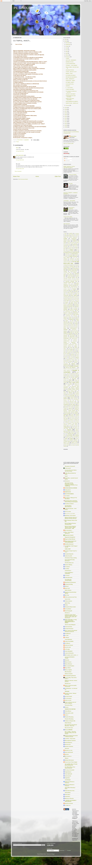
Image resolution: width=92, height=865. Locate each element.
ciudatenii (65, 271)
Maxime (77, 357)
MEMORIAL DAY (72, 358)
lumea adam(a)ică (68, 651)
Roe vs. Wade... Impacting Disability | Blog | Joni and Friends (70, 732)
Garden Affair (66, 325)
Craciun (74, 289)
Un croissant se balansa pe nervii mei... (71, 92)
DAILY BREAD (74, 295)
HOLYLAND (66, 334)
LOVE (72, 353)
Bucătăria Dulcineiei (69, 544)
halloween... (66, 330)
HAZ (70, 330)
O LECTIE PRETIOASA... (71, 63)
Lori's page (67, 649)
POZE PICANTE (71, 391)
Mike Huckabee (68, 671)
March (67, 55)
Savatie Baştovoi (68, 742)
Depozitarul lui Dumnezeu (70, 582)
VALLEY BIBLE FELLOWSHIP (73, 436)
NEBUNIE (66, 366)
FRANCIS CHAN (66, 324)
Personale (74, 378)
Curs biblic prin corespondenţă (68, 580)
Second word (67, 744)
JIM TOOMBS (70, 349)
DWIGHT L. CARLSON (68, 313)
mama (68, 354)
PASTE (77, 376)
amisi (68, 242)
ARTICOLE (66, 246)
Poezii (17, 141)
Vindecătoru (67, 796)
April (67, 53)
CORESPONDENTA (73, 286)
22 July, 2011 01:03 (20, 159)
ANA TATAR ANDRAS (69, 493)
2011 (66, 121)
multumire (75, 362)
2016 (66, 112)
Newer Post (16, 176)
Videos (71, 438)
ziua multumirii (73, 445)
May (67, 51)
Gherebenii (72, 325)
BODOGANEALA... (75, 253)
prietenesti (68, 394)
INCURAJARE (66, 338)
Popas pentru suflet (69, 713)
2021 (66, 39)
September (68, 44)
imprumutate (72, 335)
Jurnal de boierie (68, 626)
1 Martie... (68, 58)
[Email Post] (31, 139)
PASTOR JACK (68, 377)
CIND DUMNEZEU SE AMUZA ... (72, 101)
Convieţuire (67, 566)
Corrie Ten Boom (74, 287)
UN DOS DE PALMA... (70, 69)
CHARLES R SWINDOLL (69, 266)
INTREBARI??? (66, 343)
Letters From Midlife (69, 641)
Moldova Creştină (68, 673)
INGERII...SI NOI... (69, 73)
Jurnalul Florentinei (69, 628)
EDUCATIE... (76, 313)
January (67, 105)
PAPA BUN (67, 691)
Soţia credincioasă (69, 752)
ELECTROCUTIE (68, 314)
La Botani (67, 637)
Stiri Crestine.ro (68, 756)
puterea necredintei (72, 174)
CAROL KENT (68, 548)
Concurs (74, 272)
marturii (66, 356)
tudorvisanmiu (68, 775)
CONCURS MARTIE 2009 (69, 282)
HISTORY (76, 333)
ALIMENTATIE (74, 238)
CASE (76, 260)
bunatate (76, 255)
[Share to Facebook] (37, 140)
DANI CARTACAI (76, 296)
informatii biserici (67, 339)
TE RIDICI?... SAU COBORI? (71, 65)
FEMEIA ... (67, 320)
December (68, 42)
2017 (66, 111)
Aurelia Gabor (71, 247)
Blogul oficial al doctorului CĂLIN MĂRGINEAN (70, 542)
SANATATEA (66, 414)
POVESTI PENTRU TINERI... (72, 390)
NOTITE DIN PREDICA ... (71, 367)
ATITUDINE (65, 247)
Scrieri (72, 414)
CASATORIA (71, 260)
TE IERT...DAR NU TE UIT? (71, 71)
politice (70, 383)
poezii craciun (72, 381)
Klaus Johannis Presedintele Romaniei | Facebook (71, 631)
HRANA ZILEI (71, 334)
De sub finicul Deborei (74, 301)
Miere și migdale (68, 669)
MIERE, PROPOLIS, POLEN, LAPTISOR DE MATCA (69, 167)
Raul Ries (72, 400)
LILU (73, 352)
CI (77, 267)
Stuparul (65, 425)
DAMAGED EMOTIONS (68, 296)
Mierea (71, 361)
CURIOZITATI (70, 294)
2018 (66, 109)
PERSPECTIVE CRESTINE (70, 709)
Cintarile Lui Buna (67, 268)
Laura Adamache (68, 639)
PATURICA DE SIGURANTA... (71, 77)
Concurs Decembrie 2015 (74, 280)
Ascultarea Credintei (69, 503)
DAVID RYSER (76, 299)
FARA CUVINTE (72, 318)
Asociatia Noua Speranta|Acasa (68, 506)
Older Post (58, 176)
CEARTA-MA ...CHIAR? (70, 80)
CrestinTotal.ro (68, 570)
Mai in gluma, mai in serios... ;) (71, 655)
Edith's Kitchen (68, 590)
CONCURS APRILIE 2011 (72, 277)
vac (65, 433)
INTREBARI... (74, 343)
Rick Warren (73, 404)
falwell (76, 316)
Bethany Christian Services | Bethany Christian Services (71, 518)
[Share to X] (36, 140)
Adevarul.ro (67, 480)
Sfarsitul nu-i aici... (69, 750)
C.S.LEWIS (65, 256)
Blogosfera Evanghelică (70, 537)
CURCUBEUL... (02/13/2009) (69, 200)
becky (65, 248)
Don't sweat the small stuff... (69, 310)
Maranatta (67, 659)
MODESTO (69, 362)
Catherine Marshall (67, 261)
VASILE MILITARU (69, 437)
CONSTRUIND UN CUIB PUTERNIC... (70, 96)
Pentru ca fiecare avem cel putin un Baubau (70, 703)
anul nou (68, 244)
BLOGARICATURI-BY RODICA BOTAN (71, 252)
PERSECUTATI (66, 378)
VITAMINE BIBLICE (67, 441)
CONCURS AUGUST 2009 (69, 278)
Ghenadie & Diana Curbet (70, 606)
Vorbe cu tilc (74, 442)
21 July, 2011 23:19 (20, 151)
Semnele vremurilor (69, 746)
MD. (66, 358)
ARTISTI (71, 246)
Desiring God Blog (69, 584)
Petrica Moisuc (68, 711)
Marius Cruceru (68, 661)
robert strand (71, 405)
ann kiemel (67, 495)
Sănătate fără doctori (69, 760)
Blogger (53, 854)
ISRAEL (75, 347)
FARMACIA (71, 319)
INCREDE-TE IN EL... (70, 61)
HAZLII (65, 332)
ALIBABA (65, 238)
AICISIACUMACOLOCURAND (71, 487)
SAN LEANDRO (68, 413)
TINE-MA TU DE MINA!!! (70, 93)
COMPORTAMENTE (73, 271)
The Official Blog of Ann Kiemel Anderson (70, 768)
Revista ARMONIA (68, 729)
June (67, 49)
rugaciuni (70, 408)
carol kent (75, 257)
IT (68, 348)
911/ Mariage (76, 233)
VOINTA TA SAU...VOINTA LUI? (72, 103)
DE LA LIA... (73, 300)
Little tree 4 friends (69, 645)
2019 (66, 107)
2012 (66, 119)
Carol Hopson (67, 257)
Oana (17, 147)
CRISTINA (75, 291)
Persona (66, 707)
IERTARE (65, 335)
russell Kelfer (71, 409)
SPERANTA (67, 422)
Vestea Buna (67, 794)
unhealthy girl (72, 432)
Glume (65, 328)
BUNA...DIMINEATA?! (70, 78)
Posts (66, 158)
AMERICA (65, 239)
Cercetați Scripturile (69, 553)
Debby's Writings (74, 302)
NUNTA (69, 373)
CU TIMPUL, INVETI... (70, 82)
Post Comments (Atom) (23, 179)
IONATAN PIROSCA (67, 346)
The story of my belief (69, 769)
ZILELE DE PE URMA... (68, 216)
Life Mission (67, 643)
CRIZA (65, 292)
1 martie (65, 233)
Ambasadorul (68, 489)
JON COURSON (70, 351)
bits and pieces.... (68, 530)
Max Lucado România (69, 665)
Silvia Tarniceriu (72, 418)
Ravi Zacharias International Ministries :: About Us (71, 725)
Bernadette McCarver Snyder (72, 248)
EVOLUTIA (75, 315)
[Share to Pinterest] (38, 140)
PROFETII (66, 395)
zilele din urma (76, 443)
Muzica (73, 363)
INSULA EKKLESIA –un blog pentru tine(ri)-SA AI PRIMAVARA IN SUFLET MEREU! (71, 621)
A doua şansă (68, 468)
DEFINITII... (65, 304)
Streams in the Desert (72, 423)
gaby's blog (67, 602)
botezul (66, 255)
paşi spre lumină (68, 696)
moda (64, 362)
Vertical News (68, 792)
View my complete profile (68, 143)
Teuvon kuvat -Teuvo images (71, 762)
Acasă (66, 476)
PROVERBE (72, 395)
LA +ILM (66, 635)
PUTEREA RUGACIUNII (70, 396)
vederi (75, 437)
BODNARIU (68, 253)
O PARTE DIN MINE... (70, 89)
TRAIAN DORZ (70, 431)
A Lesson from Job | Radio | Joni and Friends (71, 471)
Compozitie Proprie (67, 272)
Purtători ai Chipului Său (70, 720)
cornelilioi (67, 568)
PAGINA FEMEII (66, 376)
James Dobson (73, 348)
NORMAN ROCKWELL (74, 366)
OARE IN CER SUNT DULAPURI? (70, 99)
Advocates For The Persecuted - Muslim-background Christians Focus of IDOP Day (71, 484)
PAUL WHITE (74, 377)
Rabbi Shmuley (68, 722)
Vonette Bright (75, 441)
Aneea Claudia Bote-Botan (72, 243)
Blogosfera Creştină (69, 535)
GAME (76, 324)
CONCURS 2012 (71, 275)
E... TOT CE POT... (69, 87)
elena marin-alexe (20, 155)
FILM (72, 320)
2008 (66, 127)
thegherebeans (68, 771)
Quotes (65, 398)
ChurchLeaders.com (69, 562)
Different (67, 586)
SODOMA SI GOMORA (74, 419)
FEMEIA (77, 319)
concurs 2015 (70, 276)
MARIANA (73, 354)
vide (78, 437)
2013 (66, 118)
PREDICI (70, 392)
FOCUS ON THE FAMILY (68, 323)
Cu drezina (67, 575)
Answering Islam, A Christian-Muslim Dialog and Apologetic (71, 501)
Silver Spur (66, 418)
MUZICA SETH (76, 365)
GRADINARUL (74, 329)
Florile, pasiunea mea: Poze (71, 597)
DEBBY (66, 302)
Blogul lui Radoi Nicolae (70, 539)
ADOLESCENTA (71, 234)
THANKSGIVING (67, 427)
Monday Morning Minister (70, 675)
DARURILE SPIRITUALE (68, 299)
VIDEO (66, 438)
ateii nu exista (68, 511)
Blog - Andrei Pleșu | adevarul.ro (69, 533)
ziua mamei (67, 445)
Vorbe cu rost (66, 442)
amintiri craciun (67, 241)
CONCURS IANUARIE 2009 (71, 281)
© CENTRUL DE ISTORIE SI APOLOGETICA (70, 801)
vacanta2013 (69, 434)
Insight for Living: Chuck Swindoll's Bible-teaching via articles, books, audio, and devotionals (71, 616)
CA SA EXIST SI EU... (70, 84)
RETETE (72, 403)
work (71, 443)
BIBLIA (71, 250)
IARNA (76, 334)
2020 (66, 41)
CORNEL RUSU (66, 287)
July (67, 47)
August (67, 46)
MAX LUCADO (71, 357)
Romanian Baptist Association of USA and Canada (71, 736)
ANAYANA (72, 242)
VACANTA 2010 (71, 433)
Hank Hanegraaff (68, 610)
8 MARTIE (71, 233)
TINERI (72, 428)
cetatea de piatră (68, 555)
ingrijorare (75, 339)
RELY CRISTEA (66, 403)
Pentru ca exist (68, 700)
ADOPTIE (77, 234)
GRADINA (65, 329)
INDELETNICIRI (74, 338)
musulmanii (66, 363)
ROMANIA (77, 405)
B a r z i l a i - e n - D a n (70, 513)
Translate (69, 850)
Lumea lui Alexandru (69, 653)
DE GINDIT (67, 300)
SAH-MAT (71, 183)
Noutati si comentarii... (71, 371)
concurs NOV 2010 (68, 273)
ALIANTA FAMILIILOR (73, 237)
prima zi (66, 714)
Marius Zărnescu (68, 663)
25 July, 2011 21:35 (20, 168)
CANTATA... (68, 85)
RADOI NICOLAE (74, 398)
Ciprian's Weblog (68, 564)
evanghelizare (68, 315)
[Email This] (33, 140)
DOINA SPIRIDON (73, 309)
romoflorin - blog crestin (70, 738)
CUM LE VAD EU (70, 292)
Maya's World (68, 667)
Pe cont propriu (68, 698)
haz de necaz (75, 330)
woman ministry (66, 443)
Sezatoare (67, 748)
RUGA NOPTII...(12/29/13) (72, 208)
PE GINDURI (23, 8)
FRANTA (72, 324)
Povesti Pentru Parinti (73, 389)
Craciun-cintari (66, 290)
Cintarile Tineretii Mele (72, 269)
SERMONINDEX (71, 415)
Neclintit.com (67, 683)
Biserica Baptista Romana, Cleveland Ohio (70, 524)
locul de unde (68, 647)
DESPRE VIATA (72, 306)
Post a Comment (18, 171)
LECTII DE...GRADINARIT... (71, 60)
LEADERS (69, 352)
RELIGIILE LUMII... (73, 401)
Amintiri (74, 239)
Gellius (66, 604)
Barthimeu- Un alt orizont (70, 515)
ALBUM (65, 237)
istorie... (65, 348)
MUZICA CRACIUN (67, 365)
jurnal (75, 351)
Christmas (65, 267)
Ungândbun (67, 777)
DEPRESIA (71, 304)
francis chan (67, 599)
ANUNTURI (74, 244)
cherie (76, 266)
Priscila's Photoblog (69, 716)
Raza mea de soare (69, 727)
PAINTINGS (73, 376)
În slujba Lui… (68, 805)
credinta (70, 291)
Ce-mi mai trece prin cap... (71, 262)
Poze (65, 391)
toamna (76, 428)
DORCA (77, 310)
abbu (66, 234)
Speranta (67, 754)
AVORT (76, 247)
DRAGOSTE (74, 311)
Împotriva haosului (69, 803)
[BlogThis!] (35, 140)
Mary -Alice (71, 356)
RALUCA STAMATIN (67, 399)
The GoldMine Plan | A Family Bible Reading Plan (71, 765)
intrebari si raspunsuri (69, 342)
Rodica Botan (73, 136)
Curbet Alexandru (68, 577)
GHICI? (76, 325)
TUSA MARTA (66, 432)
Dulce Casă (67, 588)
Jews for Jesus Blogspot (70, 624)
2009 (66, 125)
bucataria (71, 255)
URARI (77, 432)
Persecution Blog (68, 705)
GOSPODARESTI (73, 328)
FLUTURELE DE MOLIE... (71, 75)
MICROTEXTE (66, 361)
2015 (66, 114)
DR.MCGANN (67, 311)
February (68, 56)
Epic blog (67, 595)
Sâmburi (66, 758)
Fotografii (76, 323)
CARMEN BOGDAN (73, 256)
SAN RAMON (75, 413)
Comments (67, 160)
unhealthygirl (68, 779)
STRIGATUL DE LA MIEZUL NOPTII (70, 424)
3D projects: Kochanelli (70, 466)
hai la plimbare (68, 608)
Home (37, 176)
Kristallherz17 (68, 633)
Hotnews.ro (67, 612)
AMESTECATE (68, 491)
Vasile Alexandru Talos (69, 790)
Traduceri (69, 429)
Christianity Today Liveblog (71, 557)
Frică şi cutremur (68, 601)
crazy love (72, 290)
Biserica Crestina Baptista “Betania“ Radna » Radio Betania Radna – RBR (70, 527)
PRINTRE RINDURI (75, 394)
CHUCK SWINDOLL (72, 267)
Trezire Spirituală (68, 773)
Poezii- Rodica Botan (74, 382)
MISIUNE (76, 361)
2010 (66, 123)
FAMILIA (65, 318)
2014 (66, 116)
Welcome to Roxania (69, 798)
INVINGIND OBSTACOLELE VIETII (70, 344)
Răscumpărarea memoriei (70, 740)
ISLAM (71, 347)
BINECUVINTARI (70, 251)
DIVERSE (65, 309)
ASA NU (75, 246)
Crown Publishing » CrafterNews (69, 573)
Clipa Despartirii (67, 223)
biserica (76, 251)
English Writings (76, 314)
